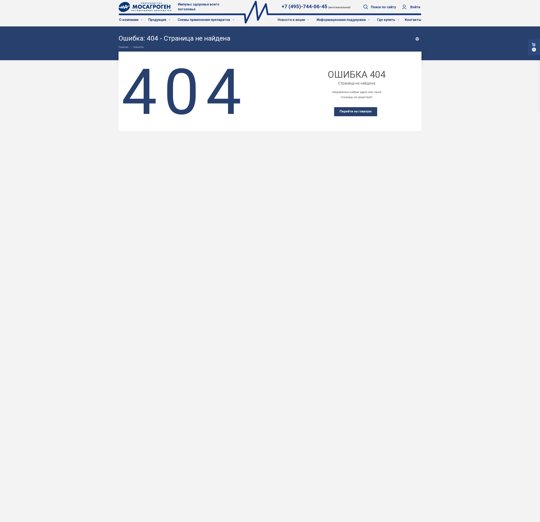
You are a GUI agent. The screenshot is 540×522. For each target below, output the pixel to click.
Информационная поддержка (342, 20)
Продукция (157, 20)
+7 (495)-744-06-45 (304, 7)
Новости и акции (292, 20)
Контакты (413, 20)
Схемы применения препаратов (204, 20)
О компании (129, 20)
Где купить (386, 20)
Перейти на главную (356, 111)
